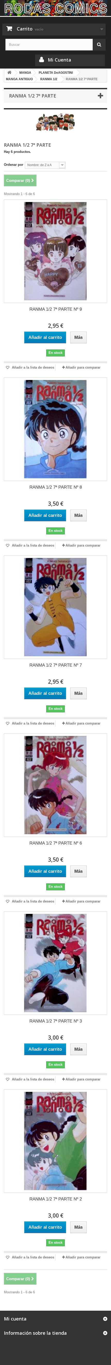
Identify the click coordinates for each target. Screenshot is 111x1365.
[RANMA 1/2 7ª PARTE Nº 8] (55, 429)
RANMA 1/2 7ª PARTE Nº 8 (55, 487)
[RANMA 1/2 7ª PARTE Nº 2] (55, 1141)
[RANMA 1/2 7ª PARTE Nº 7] (55, 607)
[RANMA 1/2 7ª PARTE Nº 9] (55, 251)
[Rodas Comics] (55, 8)
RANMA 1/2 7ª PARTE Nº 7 (55, 665)
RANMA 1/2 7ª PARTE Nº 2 (55, 1199)
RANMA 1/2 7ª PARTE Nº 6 (55, 843)
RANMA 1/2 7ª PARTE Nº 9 (55, 309)
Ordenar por (13, 165)
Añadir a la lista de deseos (32, 367)
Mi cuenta (15, 1319)
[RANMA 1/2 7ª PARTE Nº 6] (55, 785)
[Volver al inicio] (9, 73)
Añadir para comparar (83, 367)
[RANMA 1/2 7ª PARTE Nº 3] (55, 963)
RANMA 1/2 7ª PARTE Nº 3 (55, 1021)
